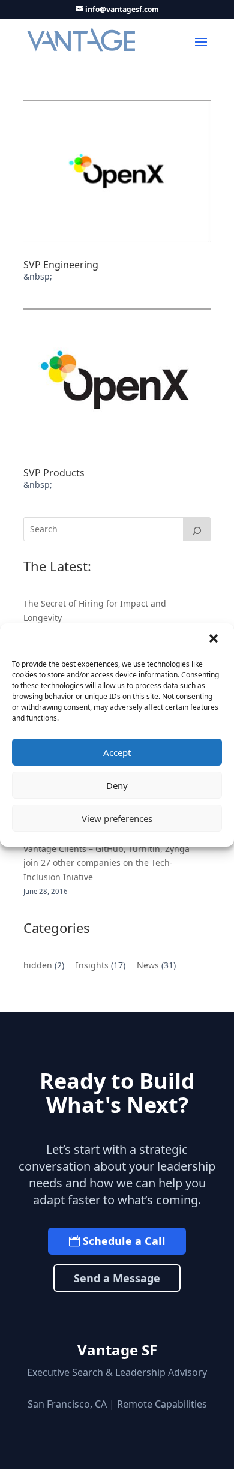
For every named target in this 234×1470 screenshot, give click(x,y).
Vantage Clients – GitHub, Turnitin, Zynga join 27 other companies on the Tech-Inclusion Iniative (106, 863)
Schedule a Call (124, 1241)
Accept (117, 752)
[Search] (197, 529)
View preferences (117, 818)
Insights (92, 965)
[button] (215, 639)
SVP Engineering (60, 264)
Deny (117, 785)
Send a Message (117, 1278)
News (148, 965)
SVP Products (54, 472)
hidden (37, 965)
